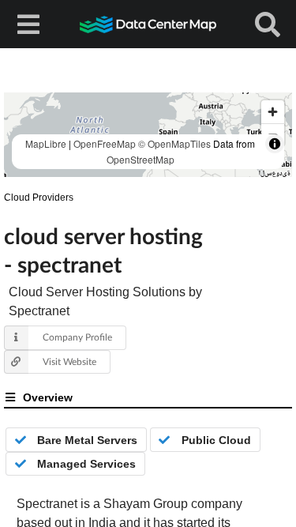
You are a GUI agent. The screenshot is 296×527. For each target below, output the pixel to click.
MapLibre (45, 143)
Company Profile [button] (77, 337)
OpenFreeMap (104, 143)
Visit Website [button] (69, 361)
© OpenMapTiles (174, 143)
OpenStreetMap (140, 159)
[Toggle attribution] (274, 143)
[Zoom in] (272, 111)
